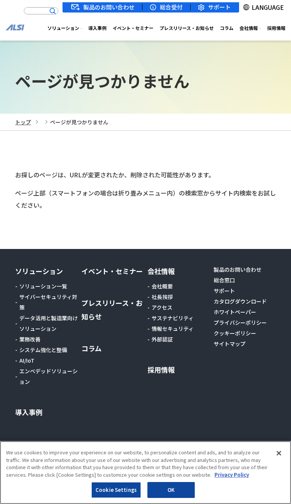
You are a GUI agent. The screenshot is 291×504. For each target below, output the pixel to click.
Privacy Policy (231, 474)
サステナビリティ (173, 318)
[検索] (53, 11)
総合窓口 (224, 280)
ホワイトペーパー (235, 312)
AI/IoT (26, 360)
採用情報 (276, 28)
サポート (219, 7)
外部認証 (162, 339)
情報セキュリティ (173, 328)
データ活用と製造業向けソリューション (48, 323)
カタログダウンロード (240, 301)
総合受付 (171, 7)
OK (171, 489)
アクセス (162, 307)
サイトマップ (230, 343)
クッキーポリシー (235, 333)
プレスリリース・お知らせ (187, 28)
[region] (145, 472)
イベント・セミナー (133, 28)
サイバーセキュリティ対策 (48, 302)
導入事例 (97, 28)
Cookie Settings (116, 489)
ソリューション (63, 28)
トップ (23, 122)
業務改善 (30, 339)
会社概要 (162, 286)
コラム (226, 28)
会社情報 (248, 28)
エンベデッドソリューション (48, 376)
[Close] (279, 453)
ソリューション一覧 (43, 286)
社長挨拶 (162, 297)
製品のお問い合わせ (109, 7)
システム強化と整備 (43, 350)
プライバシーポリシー (240, 322)
